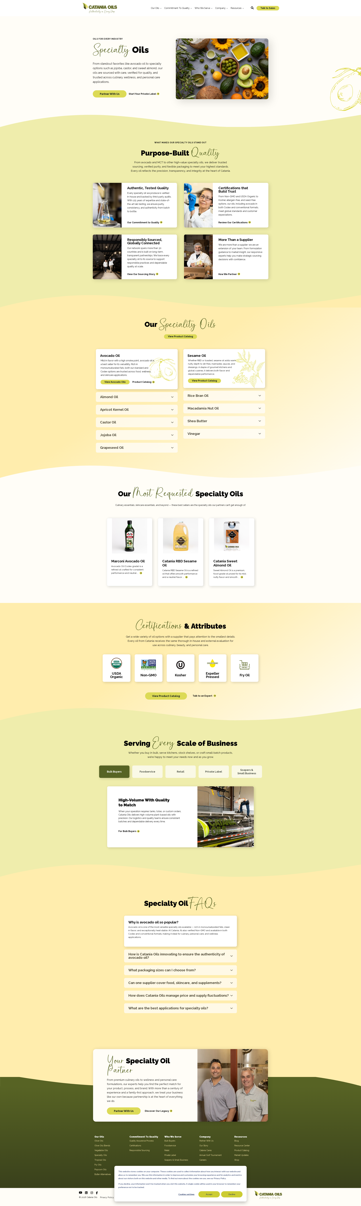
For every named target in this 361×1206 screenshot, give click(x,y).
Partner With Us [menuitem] (206, 1141)
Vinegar (194, 434)
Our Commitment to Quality (143, 222)
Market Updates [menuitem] (241, 1155)
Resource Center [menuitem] (242, 1145)
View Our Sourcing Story (141, 274)
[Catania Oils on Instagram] (91, 1192)
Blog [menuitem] (236, 1141)
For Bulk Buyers (127, 831)
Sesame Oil (197, 356)
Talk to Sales (267, 8)
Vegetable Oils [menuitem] (101, 1150)
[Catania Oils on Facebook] (97, 1192)
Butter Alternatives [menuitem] (102, 1174)
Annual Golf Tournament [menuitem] (210, 1155)
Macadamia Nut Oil (203, 408)
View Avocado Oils (115, 382)
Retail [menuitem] (166, 1150)
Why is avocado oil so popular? (153, 922)
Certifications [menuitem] (135, 1145)
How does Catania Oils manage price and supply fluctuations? (178, 995)
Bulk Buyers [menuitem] (169, 1141)
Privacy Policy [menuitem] (107, 1197)
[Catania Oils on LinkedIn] (86, 1192)
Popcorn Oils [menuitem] (100, 1169)
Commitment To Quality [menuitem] (143, 1136)
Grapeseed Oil (112, 448)
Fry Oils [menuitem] (97, 1165)
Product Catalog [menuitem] (241, 1150)
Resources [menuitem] (240, 1136)
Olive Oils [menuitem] (98, 1141)
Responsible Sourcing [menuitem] (139, 1150)
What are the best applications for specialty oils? (168, 1008)
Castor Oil (108, 422)
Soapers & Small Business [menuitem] (176, 1160)
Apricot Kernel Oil (114, 410)
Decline (232, 1194)
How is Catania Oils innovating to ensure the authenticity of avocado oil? (176, 956)
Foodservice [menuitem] (170, 1145)
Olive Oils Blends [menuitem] (102, 1145)
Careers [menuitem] (202, 1160)
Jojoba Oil (108, 435)
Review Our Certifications (233, 222)
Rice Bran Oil (198, 396)
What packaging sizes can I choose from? (162, 970)
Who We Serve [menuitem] (172, 1136)
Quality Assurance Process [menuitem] (141, 1141)
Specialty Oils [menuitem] (100, 1155)
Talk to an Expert (203, 695)
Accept (209, 1194)
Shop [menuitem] (236, 1160)
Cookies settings (186, 1194)
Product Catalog (141, 382)
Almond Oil (109, 397)
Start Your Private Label (142, 94)
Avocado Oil (110, 356)
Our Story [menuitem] (203, 1145)
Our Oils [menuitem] (99, 1136)
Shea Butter (197, 421)
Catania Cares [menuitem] (205, 1150)
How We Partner (227, 274)
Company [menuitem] (205, 1136)
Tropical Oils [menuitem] (100, 1160)
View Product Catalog (180, 336)
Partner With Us (109, 93)
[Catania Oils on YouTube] (80, 1192)
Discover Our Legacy (157, 1111)
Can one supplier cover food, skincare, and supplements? (174, 983)
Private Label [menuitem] (170, 1155)
